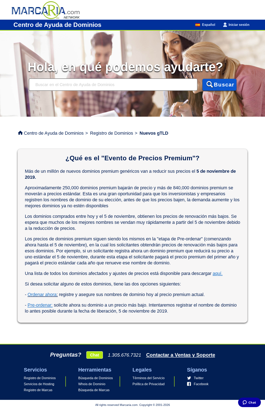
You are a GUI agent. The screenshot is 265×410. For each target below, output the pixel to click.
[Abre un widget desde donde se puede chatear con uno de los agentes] (249, 403)
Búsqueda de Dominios (95, 378)
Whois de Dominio (91, 384)
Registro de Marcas (38, 390)
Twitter (199, 378)
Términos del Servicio (148, 378)
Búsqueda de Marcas (94, 390)
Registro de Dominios (111, 133)
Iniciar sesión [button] (239, 24)
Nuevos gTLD (154, 133)
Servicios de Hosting (39, 384)
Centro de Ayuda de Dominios (54, 133)
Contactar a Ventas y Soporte (180, 355)
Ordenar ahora (42, 294)
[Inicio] (47, 9)
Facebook (201, 384)
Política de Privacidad (148, 384)
